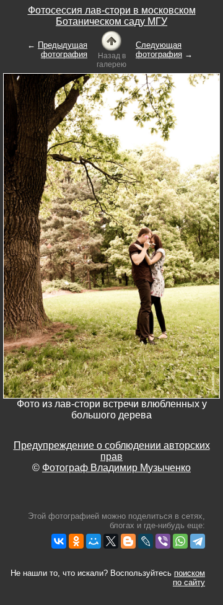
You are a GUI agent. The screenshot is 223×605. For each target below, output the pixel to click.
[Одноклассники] (76, 541)
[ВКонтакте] (58, 541)
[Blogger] (128, 541)
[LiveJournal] (145, 541)
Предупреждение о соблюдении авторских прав (112, 451)
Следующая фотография (159, 49)
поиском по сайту (189, 577)
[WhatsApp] (180, 541)
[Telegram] (197, 541)
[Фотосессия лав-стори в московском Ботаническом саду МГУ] (111, 40)
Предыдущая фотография (62, 49)
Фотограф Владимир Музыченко (116, 467)
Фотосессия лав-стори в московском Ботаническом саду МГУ (112, 16)
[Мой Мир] (93, 541)
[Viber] (162, 541)
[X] (110, 541)
